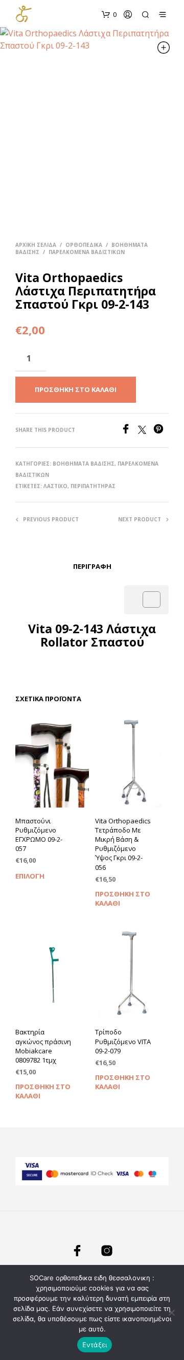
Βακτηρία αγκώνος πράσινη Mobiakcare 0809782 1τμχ (43, 1046)
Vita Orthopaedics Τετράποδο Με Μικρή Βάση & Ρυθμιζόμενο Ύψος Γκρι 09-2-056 (123, 844)
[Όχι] (171, 1312)
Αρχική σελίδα (35, 244)
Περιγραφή (92, 566)
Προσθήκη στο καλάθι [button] (122, 897)
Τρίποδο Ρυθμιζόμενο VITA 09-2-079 (123, 1041)
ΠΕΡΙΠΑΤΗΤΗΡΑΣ (93, 486)
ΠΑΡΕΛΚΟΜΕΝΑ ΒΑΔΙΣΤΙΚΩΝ (87, 252)
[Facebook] (129, 430)
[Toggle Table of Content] (146, 599)
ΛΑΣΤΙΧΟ (55, 486)
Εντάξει (94, 1345)
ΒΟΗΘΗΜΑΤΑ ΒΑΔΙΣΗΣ (83, 463)
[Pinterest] (161, 430)
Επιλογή (29, 876)
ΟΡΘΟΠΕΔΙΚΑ (83, 244)
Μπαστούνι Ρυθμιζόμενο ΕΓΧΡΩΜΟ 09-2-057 (38, 835)
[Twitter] (145, 430)
